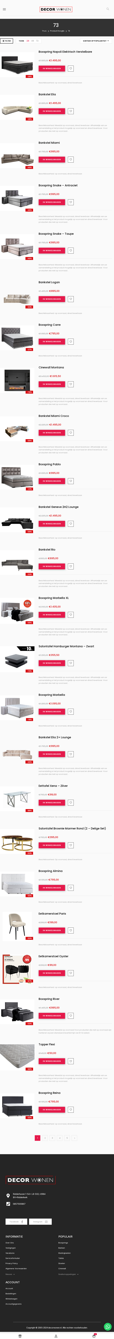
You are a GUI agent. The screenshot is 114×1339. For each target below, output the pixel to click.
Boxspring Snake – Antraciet (58, 185)
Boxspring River (49, 999)
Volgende (74, 1138)
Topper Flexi (47, 1044)
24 (28, 40)
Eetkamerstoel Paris (52, 914)
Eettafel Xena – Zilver (53, 786)
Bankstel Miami (49, 143)
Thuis (44, 31)
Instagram (38, 1222)
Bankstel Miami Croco (54, 416)
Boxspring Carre (50, 325)
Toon (21, 41)
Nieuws (9, 1274)
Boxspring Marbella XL (54, 598)
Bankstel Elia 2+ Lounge (55, 737)
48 (32, 40)
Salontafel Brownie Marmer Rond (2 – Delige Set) (72, 828)
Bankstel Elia (47, 94)
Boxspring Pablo (50, 464)
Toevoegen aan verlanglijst (71, 69)
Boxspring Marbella (52, 695)
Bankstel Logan (49, 282)
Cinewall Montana (51, 367)
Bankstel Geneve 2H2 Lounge (59, 507)
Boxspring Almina (51, 871)
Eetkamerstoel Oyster (53, 956)
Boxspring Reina (49, 1093)
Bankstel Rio (47, 550)
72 (37, 40)
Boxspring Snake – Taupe (56, 234)
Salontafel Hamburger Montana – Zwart (66, 646)
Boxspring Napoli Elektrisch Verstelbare (65, 52)
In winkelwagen (52, 68)
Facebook (14, 1222)
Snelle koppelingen (67, 1274)
